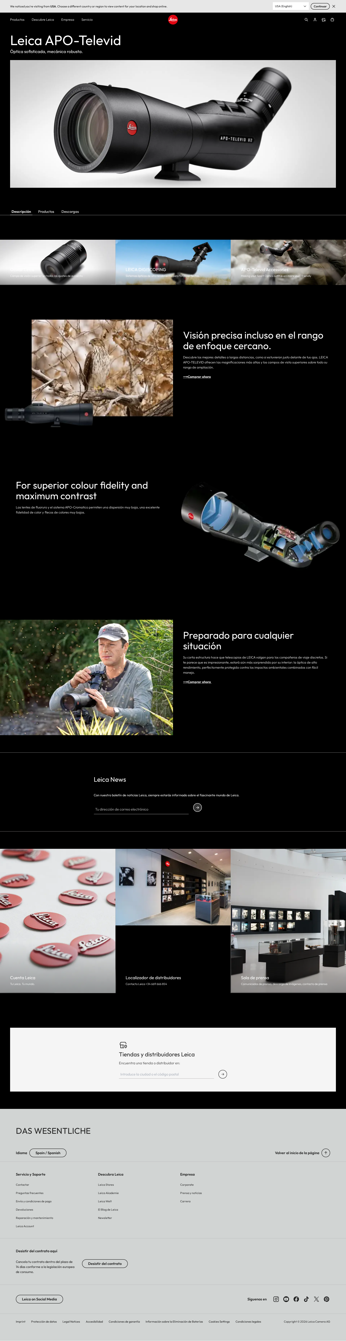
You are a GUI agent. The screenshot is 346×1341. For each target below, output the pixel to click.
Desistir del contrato (105, 1263)
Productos (17, 19)
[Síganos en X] (316, 1299)
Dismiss (334, 6)
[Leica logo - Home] (173, 20)
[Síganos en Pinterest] (326, 1299)
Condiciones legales (248, 1321)
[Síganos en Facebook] (296, 1299)
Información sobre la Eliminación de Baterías (174, 1321)
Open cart (332, 20)
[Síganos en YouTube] (286, 1299)
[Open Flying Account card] (315, 20)
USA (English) (283, 6)
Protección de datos (44, 1321)
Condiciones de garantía (124, 1321)
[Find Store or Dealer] (222, 1074)
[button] (325, 1153)
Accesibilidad (94, 1321)
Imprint (20, 1321)
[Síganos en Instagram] (276, 1299)
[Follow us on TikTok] (306, 1299)
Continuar (320, 6)
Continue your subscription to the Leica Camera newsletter (197, 807)
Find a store (323, 20)
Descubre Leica (43, 19)
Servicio (87, 19)
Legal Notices (71, 1321)
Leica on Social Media (39, 1299)
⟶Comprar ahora (197, 377)
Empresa (67, 19)
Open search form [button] (306, 20)
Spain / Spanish (48, 1153)
